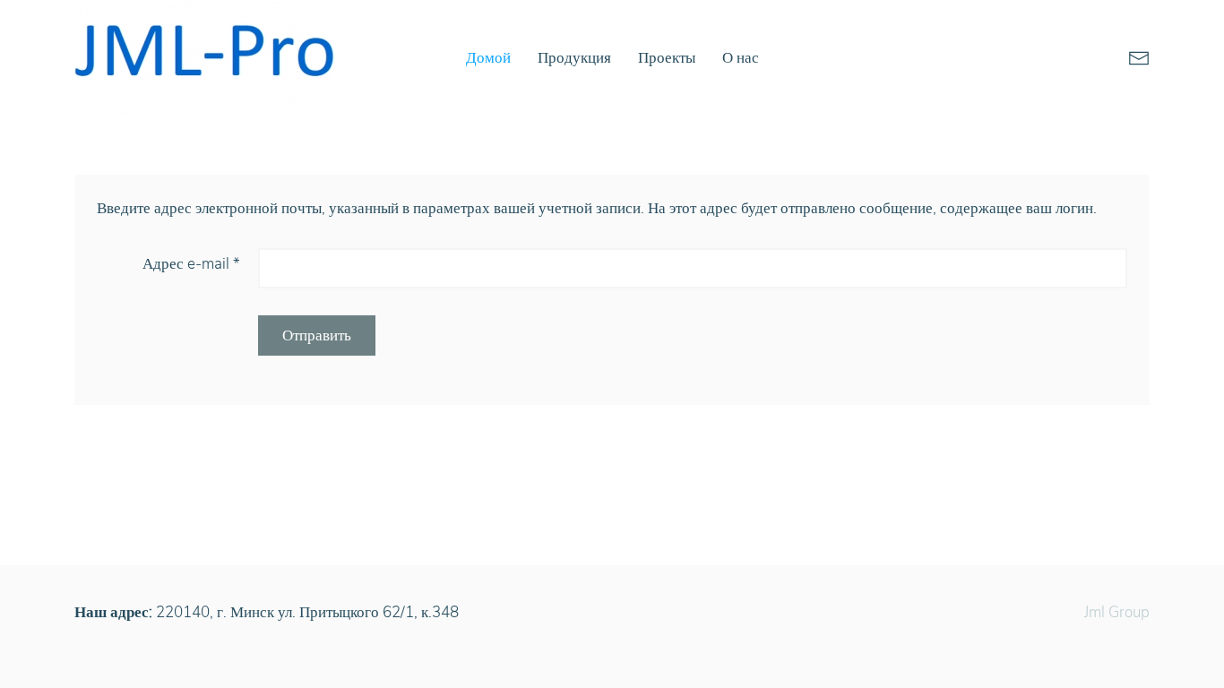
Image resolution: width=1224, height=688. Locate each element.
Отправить (316, 335)
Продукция (574, 57)
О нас (740, 57)
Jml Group (1117, 612)
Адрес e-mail (191, 264)
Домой (488, 57)
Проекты (666, 57)
